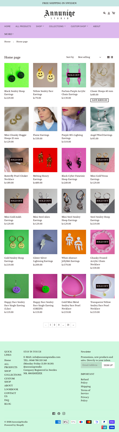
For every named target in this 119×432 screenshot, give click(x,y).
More (8, 34)
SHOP (39, 26)
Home (7, 26)
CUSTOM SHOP (78, 26)
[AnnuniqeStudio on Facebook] (53, 414)
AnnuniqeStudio (20, 422)
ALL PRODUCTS (23, 26)
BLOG (7, 404)
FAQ (6, 400)
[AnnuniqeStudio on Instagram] (63, 414)
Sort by (70, 57)
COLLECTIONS (56, 26)
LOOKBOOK (11, 389)
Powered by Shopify (14, 425)
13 (68, 325)
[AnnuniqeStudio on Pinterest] (58, 414)
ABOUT (96, 26)
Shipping (86, 386)
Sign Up (108, 365)
